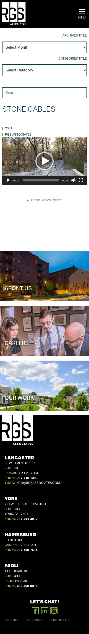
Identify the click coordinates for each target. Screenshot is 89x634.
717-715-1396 (27, 478)
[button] (82, 14)
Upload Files (60, 620)
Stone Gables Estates (46, 200)
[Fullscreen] (81, 180)
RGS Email (12, 620)
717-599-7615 (27, 550)
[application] (44, 161)
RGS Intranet (35, 620)
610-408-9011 (27, 586)
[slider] (41, 180)
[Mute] (73, 180)
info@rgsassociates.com (38, 483)
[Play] (8, 180)
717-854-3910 (27, 519)
